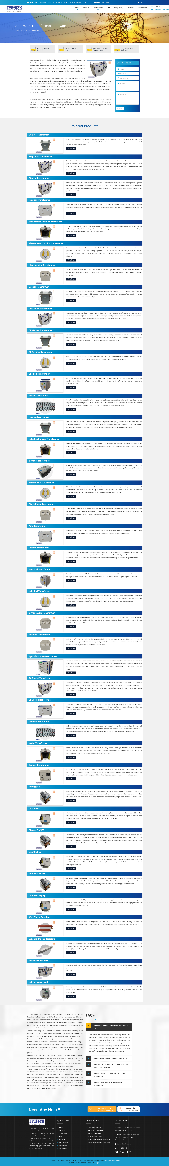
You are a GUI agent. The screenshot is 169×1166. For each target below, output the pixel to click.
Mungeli (54, 1088)
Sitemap (62, 1139)
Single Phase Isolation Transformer (99, 1139)
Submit (119, 108)
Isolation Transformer (95, 1136)
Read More (71, 148)
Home (77, 8)
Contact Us (130, 8)
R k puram (37, 1088)
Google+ (97, 1163)
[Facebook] (138, 3)
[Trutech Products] (11, 9)
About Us (86, 8)
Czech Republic (70, 1050)
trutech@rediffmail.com (106, 1110)
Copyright (52, 1160)
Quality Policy (118, 8)
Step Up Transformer (94, 1133)
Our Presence (63, 1142)
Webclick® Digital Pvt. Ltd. (112, 1160)
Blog (108, 8)
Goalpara (60, 1050)
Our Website (142, 8)
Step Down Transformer (95, 1130)
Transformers (98, 8)
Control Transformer (94, 1127)
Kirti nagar (46, 1088)
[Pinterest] (141, 3)
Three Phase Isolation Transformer (99, 1142)
